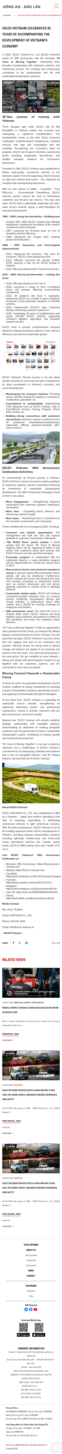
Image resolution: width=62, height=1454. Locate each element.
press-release (8, 1121)
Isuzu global (31, 1265)
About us (31, 1250)
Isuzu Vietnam (31, 1244)
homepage (7, 15)
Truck (31, 1296)
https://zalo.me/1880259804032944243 (37, 892)
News (16, 1034)
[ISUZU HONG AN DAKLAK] (22, 6)
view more (7, 1040)
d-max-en (6, 1127)
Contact (31, 1276)
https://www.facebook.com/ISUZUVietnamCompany (33, 876)
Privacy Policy (12, 1408)
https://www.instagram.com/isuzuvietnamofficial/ (31, 888)
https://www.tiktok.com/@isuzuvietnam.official (30, 898)
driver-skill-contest (22, 1002)
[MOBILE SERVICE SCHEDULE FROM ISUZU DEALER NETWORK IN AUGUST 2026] (31, 983)
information (7, 1034)
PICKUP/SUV (18, 1085)
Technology (31, 1260)
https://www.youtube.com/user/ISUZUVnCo (29, 882)
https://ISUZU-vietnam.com (30, 870)
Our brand (31, 1285)
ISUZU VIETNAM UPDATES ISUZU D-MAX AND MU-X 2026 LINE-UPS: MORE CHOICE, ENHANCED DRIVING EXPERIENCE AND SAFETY (29, 1095)
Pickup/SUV (31, 1291)
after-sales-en (37, 1002)
